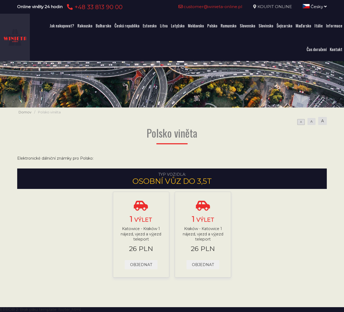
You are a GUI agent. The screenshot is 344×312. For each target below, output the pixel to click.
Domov (25, 112)
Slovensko (247, 25)
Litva (164, 25)
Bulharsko (103, 25)
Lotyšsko (178, 25)
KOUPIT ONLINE (274, 6)
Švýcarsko (284, 25)
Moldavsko (196, 25)
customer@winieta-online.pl (212, 6)
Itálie (318, 25)
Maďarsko (303, 25)
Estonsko (150, 25)
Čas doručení (317, 49)
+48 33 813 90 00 (98, 6)
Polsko (212, 25)
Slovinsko (266, 25)
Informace (334, 25)
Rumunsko (228, 25)
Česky (317, 6)
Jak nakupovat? (61, 25)
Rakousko (84, 25)
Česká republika (126, 25)
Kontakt (336, 49)
